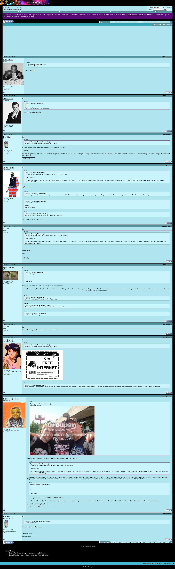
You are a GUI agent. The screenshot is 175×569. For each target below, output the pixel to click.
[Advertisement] (20, 41)
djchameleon (8, 267)
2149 (126, 22)
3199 (163, 22)
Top (173, 563)
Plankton (7, 137)
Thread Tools (156, 24)
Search (157, 11)
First (111, 22)
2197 (133, 22)
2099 (123, 22)
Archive (169, 563)
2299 (157, 22)
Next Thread (92, 546)
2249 (153, 22)
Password (149, 9)
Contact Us (155, 563)
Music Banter (8, 7)
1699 (120, 22)
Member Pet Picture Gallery (17, 553)
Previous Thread (84, 546)
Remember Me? (168, 7)
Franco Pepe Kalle (11, 399)
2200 (143, 22)
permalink (169, 56)
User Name (150, 7)
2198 (137, 22)
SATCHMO (8, 60)
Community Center (17, 7)
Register (20, 11)
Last (168, 22)
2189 (130, 22)
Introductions (26, 7)
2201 (147, 22)
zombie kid (8, 99)
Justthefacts (8, 168)
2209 (150, 22)
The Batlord (8, 340)
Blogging (61, 11)
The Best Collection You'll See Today (32, 219)
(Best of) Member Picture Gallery (19, 555)
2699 (160, 22)
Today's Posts (114, 11)
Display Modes (166, 24)
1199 (116, 22)
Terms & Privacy (147, 563)
